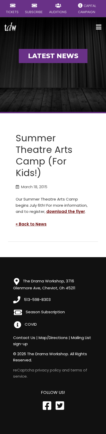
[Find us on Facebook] (46, 406)
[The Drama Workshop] (10, 26)
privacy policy (48, 370)
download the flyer (65, 211)
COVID (30, 324)
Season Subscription (45, 312)
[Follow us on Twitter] (59, 406)
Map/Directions (53, 337)
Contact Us (24, 337)
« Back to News (31, 224)
